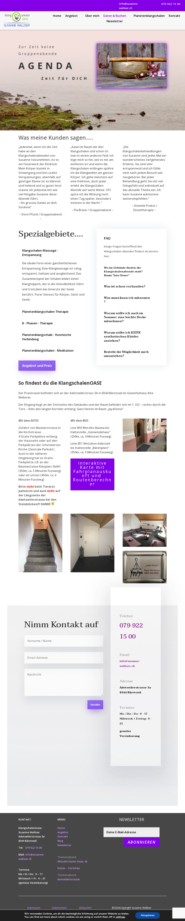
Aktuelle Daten (66, 861)
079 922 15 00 (170, 4)
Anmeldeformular (68, 879)
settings (120, 917)
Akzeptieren (147, 915)
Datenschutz (59, 907)
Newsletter (115, 21)
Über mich (92, 16)
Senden (95, 705)
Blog (60, 841)
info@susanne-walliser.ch (128, 6)
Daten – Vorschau (68, 868)
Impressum (33, 907)
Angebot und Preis (37, 366)
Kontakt (174, 16)
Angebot (71, 16)
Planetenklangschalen (149, 16)
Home (57, 16)
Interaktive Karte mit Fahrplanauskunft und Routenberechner (92, 473)
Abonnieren (142, 842)
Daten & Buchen (114, 16)
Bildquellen (85, 907)
